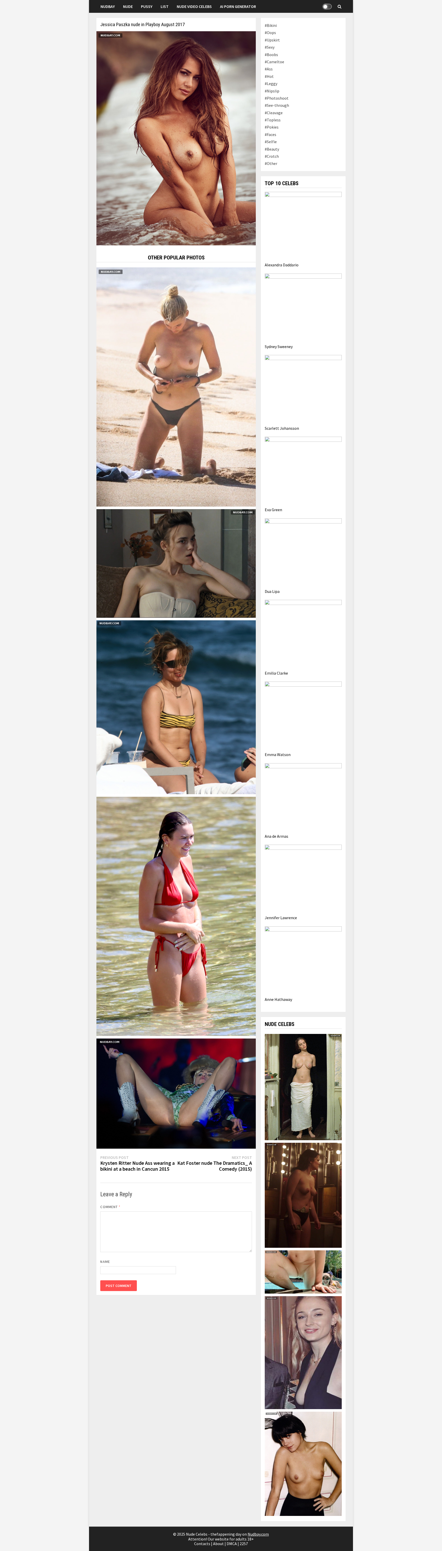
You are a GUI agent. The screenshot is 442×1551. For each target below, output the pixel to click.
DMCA (232, 1543)
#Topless (273, 119)
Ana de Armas (276, 836)
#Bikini (271, 25)
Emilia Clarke (276, 673)
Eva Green (273, 509)
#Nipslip (272, 90)
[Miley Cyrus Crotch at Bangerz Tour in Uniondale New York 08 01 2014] (176, 1093)
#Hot (269, 76)
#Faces (270, 134)
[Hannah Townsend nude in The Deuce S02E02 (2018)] (303, 1194)
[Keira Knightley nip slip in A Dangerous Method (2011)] (176, 562)
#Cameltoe (274, 61)
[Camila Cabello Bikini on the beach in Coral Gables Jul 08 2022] (176, 706)
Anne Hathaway (278, 999)
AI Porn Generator (238, 6)
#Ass (269, 68)
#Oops (270, 32)
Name (105, 1261)
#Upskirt (272, 40)
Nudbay (108, 6)
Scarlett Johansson (282, 428)
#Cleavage (274, 112)
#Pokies (272, 127)
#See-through (277, 105)
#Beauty (272, 149)
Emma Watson (278, 754)
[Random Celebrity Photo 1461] (176, 915)
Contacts (202, 1543)
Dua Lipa (272, 591)
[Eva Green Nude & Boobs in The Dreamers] (303, 1086)
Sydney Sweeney (279, 346)
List (165, 6)
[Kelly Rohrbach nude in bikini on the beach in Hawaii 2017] (176, 386)
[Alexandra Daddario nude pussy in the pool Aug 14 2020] (303, 1271)
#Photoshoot (277, 98)
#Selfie (271, 141)
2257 (244, 1543)
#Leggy (271, 83)
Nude (128, 6)
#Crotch (272, 156)
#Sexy (269, 47)
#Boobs (271, 54)
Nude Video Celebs (194, 6)
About (218, 1543)
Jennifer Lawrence (281, 917)
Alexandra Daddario (282, 264)
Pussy (146, 6)
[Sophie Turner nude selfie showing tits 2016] (303, 1352)
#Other (271, 163)
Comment (110, 1206)
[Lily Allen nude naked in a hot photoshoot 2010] (303, 1463)
